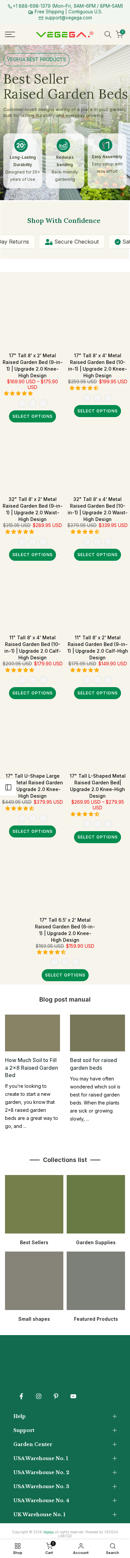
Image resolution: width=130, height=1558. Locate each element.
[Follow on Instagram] (39, 1396)
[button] (19, 393)
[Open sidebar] (8, 787)
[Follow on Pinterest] (56, 1396)
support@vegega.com (68, 17)
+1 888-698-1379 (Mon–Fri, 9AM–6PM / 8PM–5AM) (68, 6)
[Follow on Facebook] (21, 1396)
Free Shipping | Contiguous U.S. (67, 11)
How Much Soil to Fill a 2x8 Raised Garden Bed (31, 1067)
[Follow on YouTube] (73, 1396)
